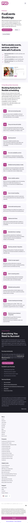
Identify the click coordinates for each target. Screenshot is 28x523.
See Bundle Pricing (7, 30)
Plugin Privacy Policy (8, 390)
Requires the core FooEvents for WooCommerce (14, 386)
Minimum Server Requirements (10, 384)
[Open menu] (25, 3)
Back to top (23, 408)
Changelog (6, 388)
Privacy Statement (17, 521)
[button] (26, 505)
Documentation (7, 382)
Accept (14, 518)
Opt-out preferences (10, 521)
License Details (6, 34)
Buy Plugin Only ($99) (8, 363)
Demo (16, 30)
